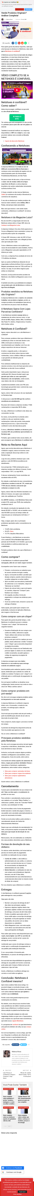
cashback (15, 1024)
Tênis (11, 531)
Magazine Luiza (15, 225)
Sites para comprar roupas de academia (18, 773)
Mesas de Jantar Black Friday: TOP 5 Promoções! (25, 1074)
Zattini (3, 194)
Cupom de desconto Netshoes (14, 141)
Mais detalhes (17, 1194)
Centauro (4, 225)
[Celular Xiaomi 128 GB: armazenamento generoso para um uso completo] (24, 1091)
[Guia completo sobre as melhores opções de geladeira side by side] (9, 1110)
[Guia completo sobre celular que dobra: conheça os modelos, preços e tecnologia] (24, 1110)
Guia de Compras (8, 1089)
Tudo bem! (22, 1192)
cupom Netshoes (17, 1021)
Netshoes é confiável (12, 51)
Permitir (28, 9)
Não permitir (19, 9)
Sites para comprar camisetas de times (17, 771)
